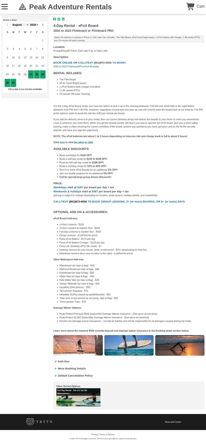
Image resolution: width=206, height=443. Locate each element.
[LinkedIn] (63, 19)
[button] (57, 345)
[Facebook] (54, 19)
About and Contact (173, 422)
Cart (199, 6)
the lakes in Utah (83, 142)
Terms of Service (107, 434)
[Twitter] (59, 19)
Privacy (94, 434)
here (62, 142)
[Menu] (5, 6)
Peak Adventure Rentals (70, 7)
